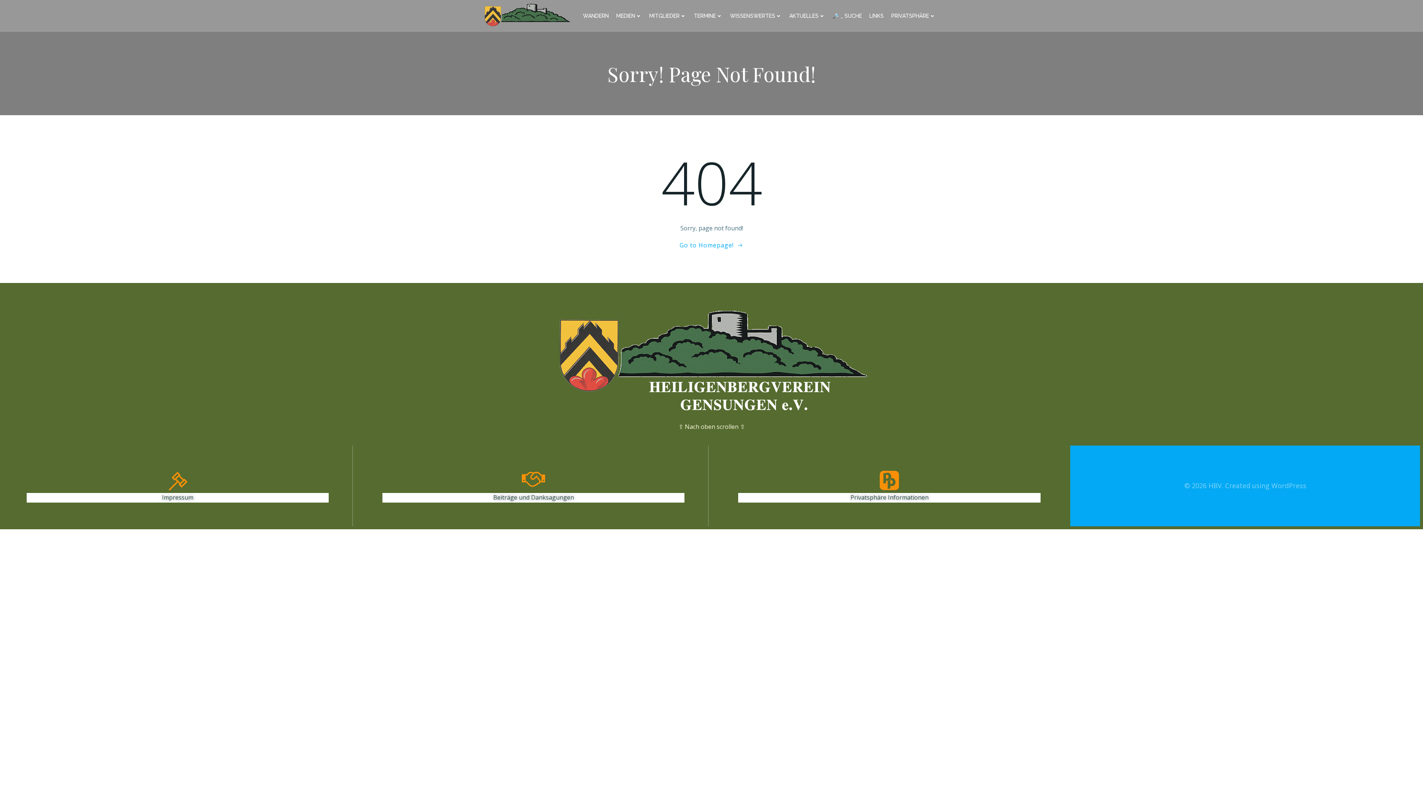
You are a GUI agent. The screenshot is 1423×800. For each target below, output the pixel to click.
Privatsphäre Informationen (889, 497)
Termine (705, 16)
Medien (625, 16)
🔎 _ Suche (847, 16)
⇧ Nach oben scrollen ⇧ (712, 427)
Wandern (596, 16)
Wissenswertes (752, 16)
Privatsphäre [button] (910, 16)
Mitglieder (664, 16)
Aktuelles (804, 16)
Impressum (177, 497)
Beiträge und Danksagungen (533, 497)
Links (876, 16)
